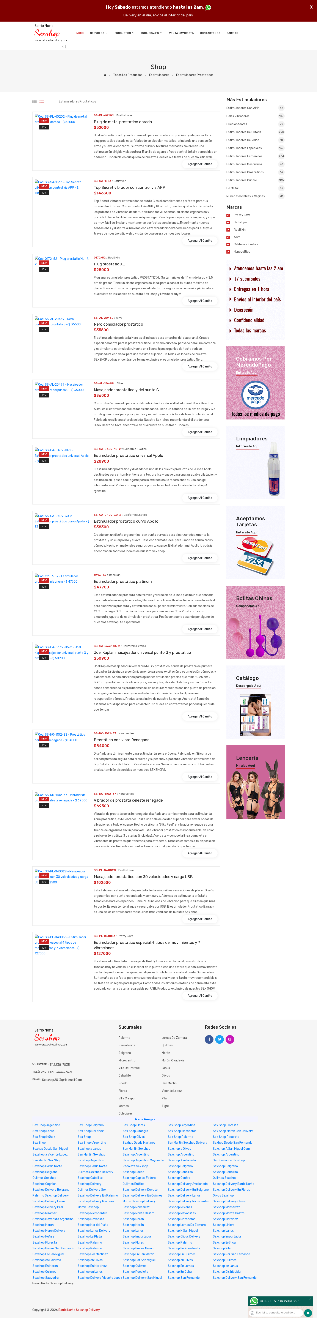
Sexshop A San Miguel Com (231, 1149)
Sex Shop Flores (134, 1125)
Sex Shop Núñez (44, 1137)
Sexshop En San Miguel (48, 1254)
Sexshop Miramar (44, 1213)
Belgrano (125, 1053)
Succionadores (254, 124)
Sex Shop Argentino (46, 1125)
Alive (237, 237)
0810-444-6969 (60, 1072)
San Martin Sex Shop (47, 1160)
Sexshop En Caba (180, 1272)
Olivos (166, 1075)
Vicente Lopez (172, 1091)
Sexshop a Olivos (179, 1149)
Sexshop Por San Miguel (139, 1260)
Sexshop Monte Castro (138, 1213)
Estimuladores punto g (255, 180)
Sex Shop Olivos (134, 1137)
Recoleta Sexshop (135, 1166)
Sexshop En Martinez (92, 1266)
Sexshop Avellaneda (182, 1160)
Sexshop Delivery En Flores (231, 1190)
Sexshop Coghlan (44, 1184)
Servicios (97, 33)
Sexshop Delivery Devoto (140, 1190)
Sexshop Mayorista (91, 1219)
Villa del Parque (129, 1068)
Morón (166, 1053)
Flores (123, 1091)
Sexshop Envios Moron (138, 1248)
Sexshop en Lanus (225, 1266)
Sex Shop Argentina (181, 1125)
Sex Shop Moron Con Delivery (233, 1131)
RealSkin (240, 229)
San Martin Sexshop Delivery (187, 1143)
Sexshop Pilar (222, 1248)
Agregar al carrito (200, 164)
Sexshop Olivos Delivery (184, 1236)
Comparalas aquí (249, 606)
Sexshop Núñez (43, 1236)
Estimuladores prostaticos (194, 75)
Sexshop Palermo (90, 1242)
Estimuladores (159, 75)
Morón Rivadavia (173, 1060)
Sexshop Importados (137, 1236)
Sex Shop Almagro (135, 1131)
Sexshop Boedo (133, 1172)
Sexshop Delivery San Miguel (142, 1278)
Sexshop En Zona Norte (184, 1248)
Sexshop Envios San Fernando (53, 1248)
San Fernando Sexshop (229, 1160)
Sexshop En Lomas (181, 1266)
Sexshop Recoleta (135, 1272)
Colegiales (126, 1113)
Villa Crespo (127, 1098)
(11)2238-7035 (59, 1065)
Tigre (165, 1106)
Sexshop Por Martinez (93, 1254)
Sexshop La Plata (90, 1236)
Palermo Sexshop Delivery (51, 1195)
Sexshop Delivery (90, 1184)
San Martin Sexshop (136, 1149)
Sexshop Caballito (180, 1172)
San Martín (169, 1083)
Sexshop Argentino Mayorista (143, 1160)
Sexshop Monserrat (136, 1207)
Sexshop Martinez (225, 1219)
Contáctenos (210, 33)
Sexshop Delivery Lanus (184, 1195)
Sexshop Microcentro (92, 1213)
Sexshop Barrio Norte (47, 1166)
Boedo (123, 1083)
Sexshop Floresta (45, 1242)
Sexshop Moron (133, 1219)
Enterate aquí (246, 372)
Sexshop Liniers (223, 1225)
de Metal (254, 188)
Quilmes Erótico (133, 1184)
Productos (123, 33)
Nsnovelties (242, 251)
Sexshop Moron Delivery (49, 1231)
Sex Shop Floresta (225, 1125)
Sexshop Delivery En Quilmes (142, 1195)
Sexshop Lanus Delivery (94, 1231)
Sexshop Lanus (133, 1231)
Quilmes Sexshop (44, 1178)
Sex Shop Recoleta (226, 1137)
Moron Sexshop (88, 1207)
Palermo (124, 1038)
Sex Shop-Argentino (92, 1143)
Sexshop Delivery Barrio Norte (233, 1184)
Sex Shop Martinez (91, 1131)
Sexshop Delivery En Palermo (98, 1195)
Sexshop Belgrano (180, 1166)
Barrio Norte (127, 1045)
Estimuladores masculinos (254, 164)
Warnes (124, 1106)
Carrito (232, 33)
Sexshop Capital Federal (139, 1178)
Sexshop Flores (133, 1242)
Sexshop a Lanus (89, 1149)
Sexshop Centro (179, 1178)
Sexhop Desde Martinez (139, 1143)
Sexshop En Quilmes (182, 1254)
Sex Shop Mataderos (182, 1131)
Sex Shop (84, 1137)
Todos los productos (127, 75)
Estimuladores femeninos (255, 156)
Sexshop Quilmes (225, 1260)
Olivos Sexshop (223, 1195)
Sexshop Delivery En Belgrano (188, 1190)
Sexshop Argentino (136, 1154)
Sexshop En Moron (45, 1266)
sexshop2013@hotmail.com (62, 1080)
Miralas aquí (245, 765)
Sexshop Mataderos (181, 1219)
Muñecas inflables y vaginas (254, 196)
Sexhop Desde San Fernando (233, 1143)
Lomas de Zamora (174, 1038)
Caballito (125, 1075)
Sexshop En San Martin (138, 1254)
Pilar (165, 1098)
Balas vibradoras (255, 116)
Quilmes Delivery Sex (92, 1190)
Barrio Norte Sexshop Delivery (79, 1310)
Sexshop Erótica (224, 1242)
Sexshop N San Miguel (183, 1231)
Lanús (166, 1068)
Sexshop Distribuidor (227, 1272)
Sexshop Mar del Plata (93, 1225)
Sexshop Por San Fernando (231, 1254)
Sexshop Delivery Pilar (48, 1207)
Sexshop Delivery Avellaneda (188, 1184)
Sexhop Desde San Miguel (50, 1149)
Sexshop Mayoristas (182, 1213)
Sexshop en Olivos (90, 1260)
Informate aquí (247, 446)
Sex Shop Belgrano (91, 1125)
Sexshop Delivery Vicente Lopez (100, 1278)
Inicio (79, 33)
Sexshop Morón (133, 1225)
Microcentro (127, 1060)
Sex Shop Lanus (44, 1131)
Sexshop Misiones (180, 1207)
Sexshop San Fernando (184, 1278)
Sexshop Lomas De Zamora (187, 1225)
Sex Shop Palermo (180, 1137)
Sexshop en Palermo (47, 1260)
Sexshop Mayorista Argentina (53, 1219)
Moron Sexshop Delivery (139, 1201)
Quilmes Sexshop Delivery (95, 1172)
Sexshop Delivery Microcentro (188, 1201)
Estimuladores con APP (254, 108)
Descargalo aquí (248, 685)
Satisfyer (240, 222)
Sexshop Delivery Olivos (229, 1201)
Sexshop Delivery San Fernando (235, 1278)
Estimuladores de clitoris (255, 132)
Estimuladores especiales (255, 148)
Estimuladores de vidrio (254, 140)
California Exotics (246, 244)
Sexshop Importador (227, 1236)
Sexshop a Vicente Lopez (50, 1154)
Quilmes (167, 1045)
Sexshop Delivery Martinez (96, 1201)
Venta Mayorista (181, 33)
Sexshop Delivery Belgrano (51, 1190)
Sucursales (150, 33)
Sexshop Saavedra (46, 1278)
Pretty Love (242, 215)
